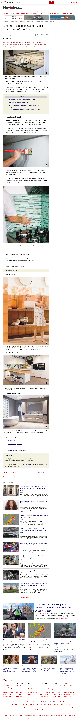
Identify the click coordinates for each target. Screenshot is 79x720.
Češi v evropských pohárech (60, 701)
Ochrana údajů (49, 715)
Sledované (71, 13)
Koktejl (67, 11)
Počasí (54, 13)
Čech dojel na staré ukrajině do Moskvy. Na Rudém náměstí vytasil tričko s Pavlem (53, 607)
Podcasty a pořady (34, 13)
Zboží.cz (16, 441)
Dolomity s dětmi (56, 696)
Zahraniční (27, 11)
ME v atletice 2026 (32, 692)
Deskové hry (55, 707)
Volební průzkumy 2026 (9, 688)
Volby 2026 (6, 685)
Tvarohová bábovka (45, 692)
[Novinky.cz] (12, 8)
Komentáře (42, 11)
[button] (26, 62)
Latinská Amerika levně (57, 694)
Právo (4, 34)
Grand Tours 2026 (20, 696)
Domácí (18, 11)
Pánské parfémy (39, 709)
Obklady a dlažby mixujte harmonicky (18, 102)
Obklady (10, 441)
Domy (15, 476)
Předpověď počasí (30, 701)
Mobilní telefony (21, 707)
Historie (27, 13)
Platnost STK (67, 696)
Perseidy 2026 (40, 701)
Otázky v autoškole (69, 694)
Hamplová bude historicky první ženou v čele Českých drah (34, 502)
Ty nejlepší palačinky (45, 685)
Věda (17, 13)
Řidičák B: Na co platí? (69, 692)
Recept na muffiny (44, 688)
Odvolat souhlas (58, 715)
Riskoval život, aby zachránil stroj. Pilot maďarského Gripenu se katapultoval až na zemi (33, 530)
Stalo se (13, 11)
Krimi (47, 11)
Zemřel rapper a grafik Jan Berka (30, 571)
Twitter (11, 715)
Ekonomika (56, 11)
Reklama (16, 715)
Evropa (21, 492)
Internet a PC (6, 13)
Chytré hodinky (69, 707)
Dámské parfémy (40, 707)
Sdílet (43, 34)
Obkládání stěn (12, 444)
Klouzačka (43, 704)
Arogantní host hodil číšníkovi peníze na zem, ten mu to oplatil (34, 544)
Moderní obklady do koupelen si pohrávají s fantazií (22, 99)
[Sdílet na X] (48, 472)
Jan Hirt (17, 690)
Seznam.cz (74, 2)
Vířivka (69, 704)
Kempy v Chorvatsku (57, 685)
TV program (59, 13)
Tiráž (25, 715)
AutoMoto (13, 13)
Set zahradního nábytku (53, 704)
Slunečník (37, 704)
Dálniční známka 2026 (69, 688)
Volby (22, 11)
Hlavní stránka (6, 11)
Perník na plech (44, 696)
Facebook (6, 715)
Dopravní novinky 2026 (70, 690)
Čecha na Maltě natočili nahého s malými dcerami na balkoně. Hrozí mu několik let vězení (33, 488)
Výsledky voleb (6, 690)
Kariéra (21, 715)
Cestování (22, 13)
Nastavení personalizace (69, 715)
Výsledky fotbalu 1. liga (33, 688)
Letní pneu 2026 (68, 685)
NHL (29, 696)
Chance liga (30, 685)
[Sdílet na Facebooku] (45, 472)
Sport (41, 13)
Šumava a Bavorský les (58, 690)
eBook (38, 34)
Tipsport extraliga (32, 690)
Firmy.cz (19, 444)
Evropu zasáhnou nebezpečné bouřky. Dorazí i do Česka (34, 516)
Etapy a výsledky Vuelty (21, 688)
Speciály (49, 13)
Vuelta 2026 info (19, 685)
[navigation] (2, 2)
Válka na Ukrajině (34, 11)
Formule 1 (30, 694)
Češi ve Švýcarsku (56, 692)
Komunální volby (7, 696)
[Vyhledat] (51, 2)
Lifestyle (62, 11)
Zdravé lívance (43, 690)
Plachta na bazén (23, 704)
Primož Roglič (19, 694)
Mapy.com (22, 701)
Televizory (61, 707)
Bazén (16, 704)
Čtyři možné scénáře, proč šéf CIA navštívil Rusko (14, 641)
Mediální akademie (32, 715)
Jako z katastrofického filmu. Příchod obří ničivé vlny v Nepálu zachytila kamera (64, 642)
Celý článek (64, 618)
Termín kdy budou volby (9, 692)
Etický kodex (42, 715)
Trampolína (31, 704)
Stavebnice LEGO (30, 707)
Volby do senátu (7, 694)
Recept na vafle (44, 694)
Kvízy (45, 13)
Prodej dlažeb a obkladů (14, 447)
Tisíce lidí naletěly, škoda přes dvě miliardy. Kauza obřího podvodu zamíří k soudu (33, 584)
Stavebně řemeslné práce (14, 450)
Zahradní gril (63, 704)
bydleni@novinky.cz (27, 464)
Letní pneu (48, 707)
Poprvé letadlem (56, 688)
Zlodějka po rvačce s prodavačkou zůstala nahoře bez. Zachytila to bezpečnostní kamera (34, 557)
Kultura (51, 11)
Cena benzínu (48, 701)
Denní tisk (65, 13)
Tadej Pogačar (19, 692)
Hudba (21, 572)
